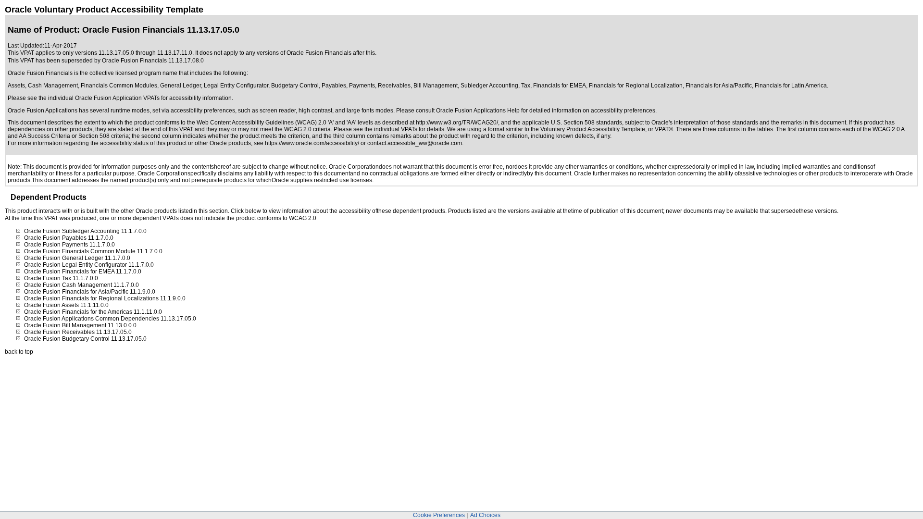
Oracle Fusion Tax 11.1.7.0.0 (61, 278)
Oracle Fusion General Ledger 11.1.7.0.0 (77, 258)
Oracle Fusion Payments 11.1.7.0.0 (69, 244)
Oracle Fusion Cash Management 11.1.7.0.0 (81, 285)
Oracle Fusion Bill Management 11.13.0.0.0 (80, 325)
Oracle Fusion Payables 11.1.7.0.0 (68, 238)
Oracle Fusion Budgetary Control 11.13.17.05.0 (85, 338)
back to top (19, 351)
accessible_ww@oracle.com (424, 143)
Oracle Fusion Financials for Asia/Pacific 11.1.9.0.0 (89, 291)
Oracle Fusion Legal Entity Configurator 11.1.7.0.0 (89, 264)
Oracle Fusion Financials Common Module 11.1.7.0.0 (93, 251)
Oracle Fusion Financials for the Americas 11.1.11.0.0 (93, 312)
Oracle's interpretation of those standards (704, 122)
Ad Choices (485, 515)
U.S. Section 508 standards (586, 122)
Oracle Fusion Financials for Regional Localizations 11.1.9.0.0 (105, 298)
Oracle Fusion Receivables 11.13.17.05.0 (78, 332)
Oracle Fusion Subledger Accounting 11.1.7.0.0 (85, 231)
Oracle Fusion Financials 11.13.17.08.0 (153, 60)
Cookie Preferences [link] (439, 515)
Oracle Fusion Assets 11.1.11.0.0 (66, 305)
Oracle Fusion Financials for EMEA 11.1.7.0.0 (82, 271)
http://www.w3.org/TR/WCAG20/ (457, 122)
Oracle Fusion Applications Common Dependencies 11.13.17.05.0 (110, 318)
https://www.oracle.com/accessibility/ (312, 143)
